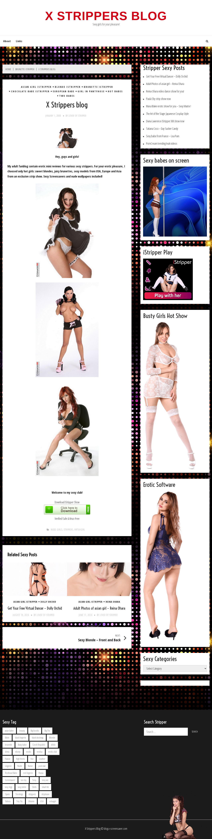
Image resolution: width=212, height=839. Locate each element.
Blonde (52, 737)
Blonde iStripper (68, 87)
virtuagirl (79, 529)
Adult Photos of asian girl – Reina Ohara (99, 608)
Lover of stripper (77, 115)
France (7, 758)
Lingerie (8, 766)
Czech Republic (38, 744)
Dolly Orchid (48, 602)
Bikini (7, 737)
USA (42, 801)
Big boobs (35, 730)
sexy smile (22, 787)
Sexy (34, 780)
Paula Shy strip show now (158, 99)
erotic (28, 751)
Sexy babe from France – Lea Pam (162, 136)
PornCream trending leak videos (161, 143)
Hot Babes (115, 91)
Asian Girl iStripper (36, 87)
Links (19, 41)
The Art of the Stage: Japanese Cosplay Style (167, 114)
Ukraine (31, 801)
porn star (42, 766)
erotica (39, 751)
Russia (41, 772)
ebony (17, 751)
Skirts (34, 787)
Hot (31, 758)
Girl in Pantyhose (91, 91)
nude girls (56, 529)
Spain (7, 794)
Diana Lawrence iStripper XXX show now (165, 121)
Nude (19, 766)
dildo (53, 744)
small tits (45, 787)
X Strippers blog (106, 16)
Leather (42, 758)
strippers (68, 529)
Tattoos (8, 801)
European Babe (64, 91)
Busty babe (22, 744)
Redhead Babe (11, 772)
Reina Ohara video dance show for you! (165, 91)
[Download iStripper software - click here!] (67, 513)
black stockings (37, 737)
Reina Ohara (113, 602)
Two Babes (67, 96)
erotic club (52, 751)
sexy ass (45, 780)
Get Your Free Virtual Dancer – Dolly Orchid (35, 608)
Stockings (19, 794)
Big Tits (47, 730)
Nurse (30, 766)
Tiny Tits (19, 801)
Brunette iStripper (98, 87)
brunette (8, 744)
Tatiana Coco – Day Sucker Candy (162, 129)
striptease (45, 794)
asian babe (9, 730)
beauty (22, 730)
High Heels (20, 758)
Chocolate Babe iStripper (30, 91)
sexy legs (8, 787)
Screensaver (10, 780)
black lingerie (20, 737)
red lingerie (28, 772)
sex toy (23, 780)
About (7, 41)
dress (7, 751)
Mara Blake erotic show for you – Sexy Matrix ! (168, 106)
